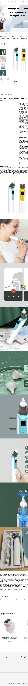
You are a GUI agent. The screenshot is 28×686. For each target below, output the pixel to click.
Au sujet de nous (7, 1)
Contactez (10, 641)
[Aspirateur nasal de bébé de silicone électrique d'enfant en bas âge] (9, 626)
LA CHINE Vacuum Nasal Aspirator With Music (18, 683)
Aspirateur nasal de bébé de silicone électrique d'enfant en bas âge (9, 638)
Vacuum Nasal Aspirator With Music (15, 589)
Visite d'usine (15, 1)
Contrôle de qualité (23, 1)
